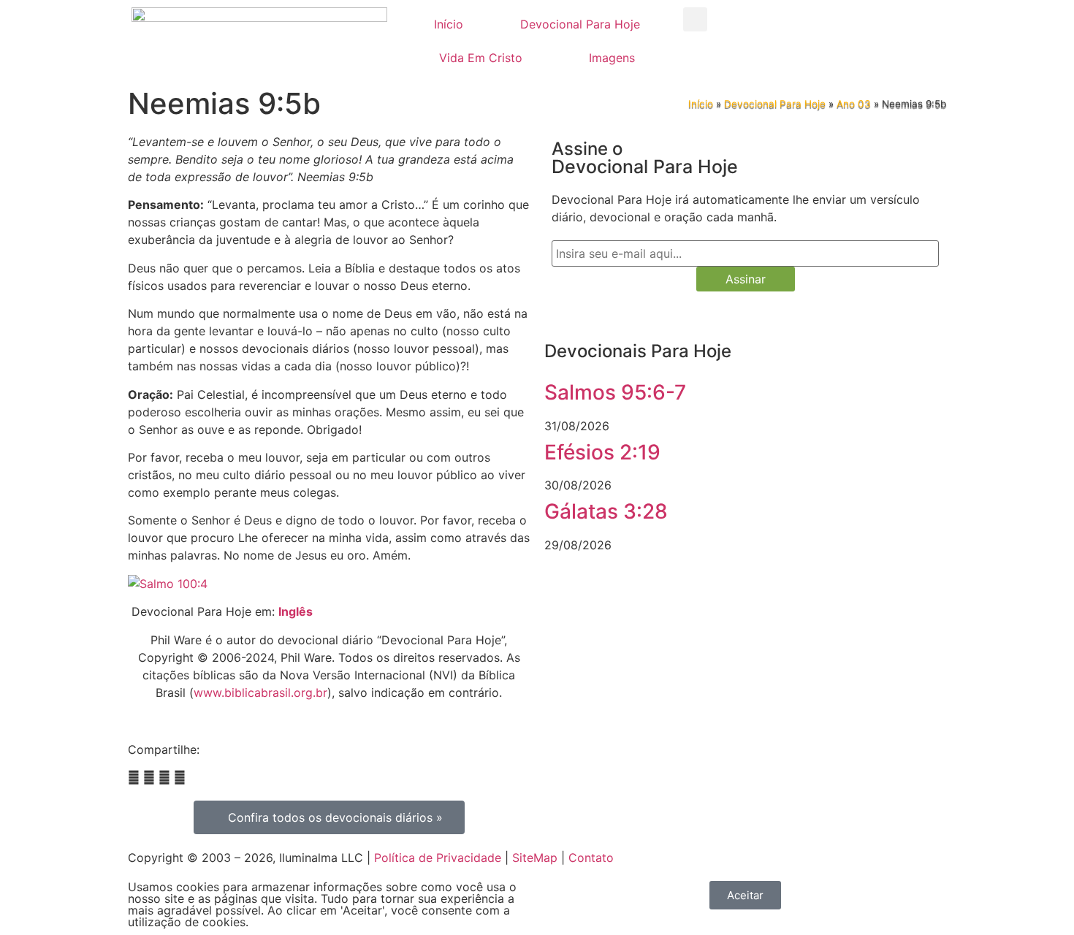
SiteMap (534, 857)
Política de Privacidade (437, 857)
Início (448, 24)
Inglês (295, 611)
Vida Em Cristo (480, 57)
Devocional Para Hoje (580, 24)
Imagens (612, 57)
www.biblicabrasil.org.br (260, 692)
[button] (695, 19)
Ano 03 (854, 104)
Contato (591, 857)
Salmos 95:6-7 (615, 392)
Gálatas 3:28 (606, 511)
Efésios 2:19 (602, 452)
